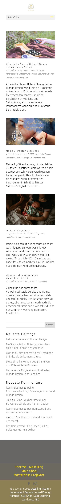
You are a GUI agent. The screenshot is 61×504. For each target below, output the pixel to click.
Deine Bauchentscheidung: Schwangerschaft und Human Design (30, 391)
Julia (9, 400)
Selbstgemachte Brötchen (21, 430)
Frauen (34, 74)
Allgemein (41, 70)
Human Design (23, 158)
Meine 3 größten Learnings (22, 151)
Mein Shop (28, 471)
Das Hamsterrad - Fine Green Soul (25, 426)
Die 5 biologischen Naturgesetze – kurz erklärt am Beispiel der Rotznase (28, 346)
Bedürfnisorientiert (14, 237)
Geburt (32, 237)
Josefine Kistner (40, 489)
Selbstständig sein (20, 77)
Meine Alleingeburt (17, 230)
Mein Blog (36, 467)
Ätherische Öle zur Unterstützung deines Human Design (26, 66)
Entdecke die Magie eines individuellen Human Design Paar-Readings (28, 372)
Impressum (16, 492)
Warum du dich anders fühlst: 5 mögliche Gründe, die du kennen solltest (29, 355)
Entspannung (24, 74)
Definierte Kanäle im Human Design (26, 339)
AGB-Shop (26, 496)
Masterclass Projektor (29, 475)
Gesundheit (42, 74)
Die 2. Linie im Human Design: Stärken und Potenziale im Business (28, 363)
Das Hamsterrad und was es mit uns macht (28, 410)
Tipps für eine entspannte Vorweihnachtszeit (22, 277)
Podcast (20, 467)
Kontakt (14, 496)
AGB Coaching (42, 496)
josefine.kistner (16, 70)
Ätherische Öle (12, 74)
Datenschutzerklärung (37, 492)
